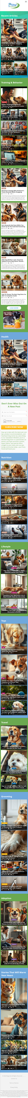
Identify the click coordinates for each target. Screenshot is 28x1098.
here (19, 1096)
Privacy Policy (14, 1087)
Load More (14, 308)
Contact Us (14, 1078)
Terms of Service (14, 1083)
